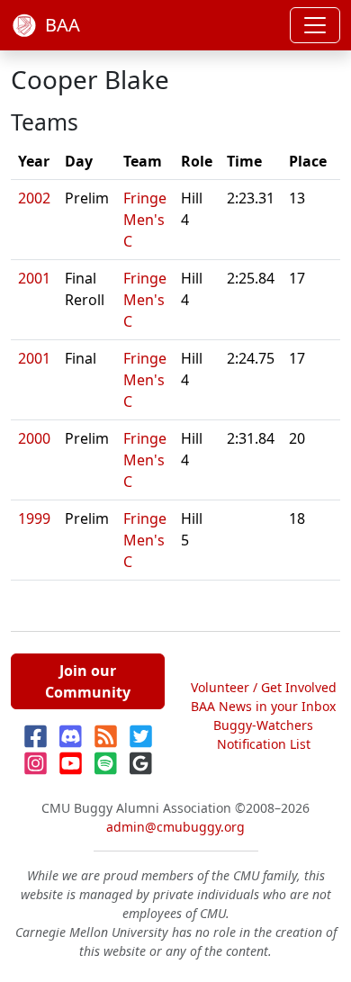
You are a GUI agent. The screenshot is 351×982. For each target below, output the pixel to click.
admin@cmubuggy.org (175, 826)
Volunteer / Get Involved (264, 687)
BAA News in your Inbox (263, 706)
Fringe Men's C (144, 219)
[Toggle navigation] (315, 25)
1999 (34, 518)
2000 (34, 438)
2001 (34, 278)
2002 (34, 198)
